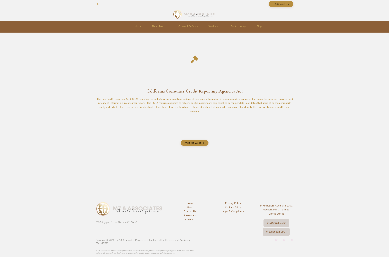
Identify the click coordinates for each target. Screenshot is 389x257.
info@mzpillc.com (276, 223)
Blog (259, 26)
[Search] (98, 4)
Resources (190, 215)
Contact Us (281, 4)
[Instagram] (292, 15)
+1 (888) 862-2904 (276, 231)
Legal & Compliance (233, 211)
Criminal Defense (188, 26)
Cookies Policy (233, 207)
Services (213, 26)
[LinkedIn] (292, 240)
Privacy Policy (233, 203)
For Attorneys (238, 26)
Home (138, 26)
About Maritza (160, 26)
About (189, 207)
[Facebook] (287, 15)
